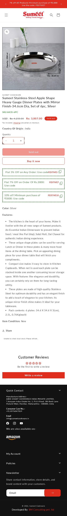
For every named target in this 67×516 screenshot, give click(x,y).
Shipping (16, 123)
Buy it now (33, 161)
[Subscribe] (52, 493)
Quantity (6, 134)
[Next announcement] (61, 4)
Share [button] (9, 330)
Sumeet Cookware (37, 506)
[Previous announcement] (5, 4)
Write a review (33, 375)
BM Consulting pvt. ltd (41, 509)
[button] (6, 15)
